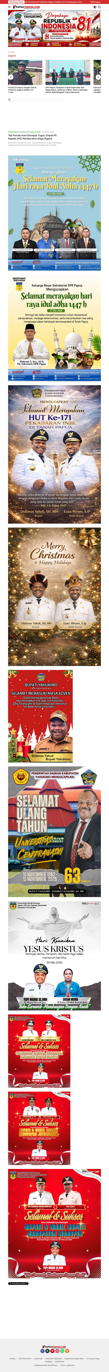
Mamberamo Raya (26, 132)
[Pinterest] (52, 1314)
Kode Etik (38, 1322)
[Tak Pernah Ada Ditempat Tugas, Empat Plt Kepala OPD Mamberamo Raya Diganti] (35, 113)
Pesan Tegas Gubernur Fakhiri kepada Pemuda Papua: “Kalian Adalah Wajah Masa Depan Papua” (78, 88)
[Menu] (10, 7)
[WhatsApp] (62, 1314)
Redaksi (48, 1325)
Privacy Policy (93, 1322)
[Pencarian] (99, 7)
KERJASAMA (13, 132)
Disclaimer (59, 1325)
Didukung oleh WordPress (45, 1328)
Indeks (12, 1322)
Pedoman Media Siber (74, 1322)
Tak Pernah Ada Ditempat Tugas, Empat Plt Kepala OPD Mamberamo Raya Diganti (32, 137)
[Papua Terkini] (26, 7)
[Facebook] (42, 1314)
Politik (38, 132)
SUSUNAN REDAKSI (53, 1322)
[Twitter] (47, 1314)
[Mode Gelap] (95, 7)
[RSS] (67, 1314)
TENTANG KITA (24, 1322)
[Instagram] (57, 1314)
